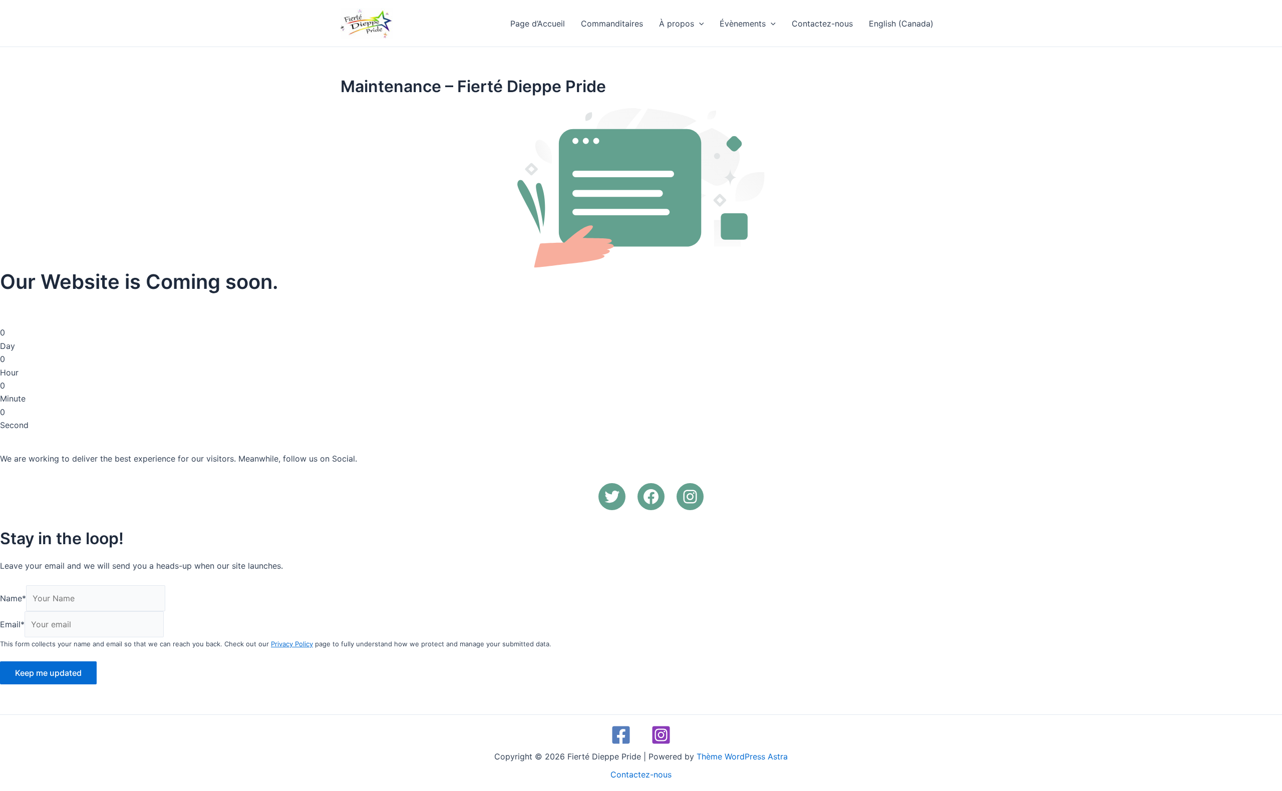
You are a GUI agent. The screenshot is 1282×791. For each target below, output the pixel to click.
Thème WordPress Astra (742, 756)
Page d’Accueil (537, 24)
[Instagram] (661, 735)
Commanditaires (612, 24)
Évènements (743, 24)
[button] (699, 24)
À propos (676, 24)
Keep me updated (48, 673)
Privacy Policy (292, 644)
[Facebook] (621, 735)
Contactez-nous (822, 24)
